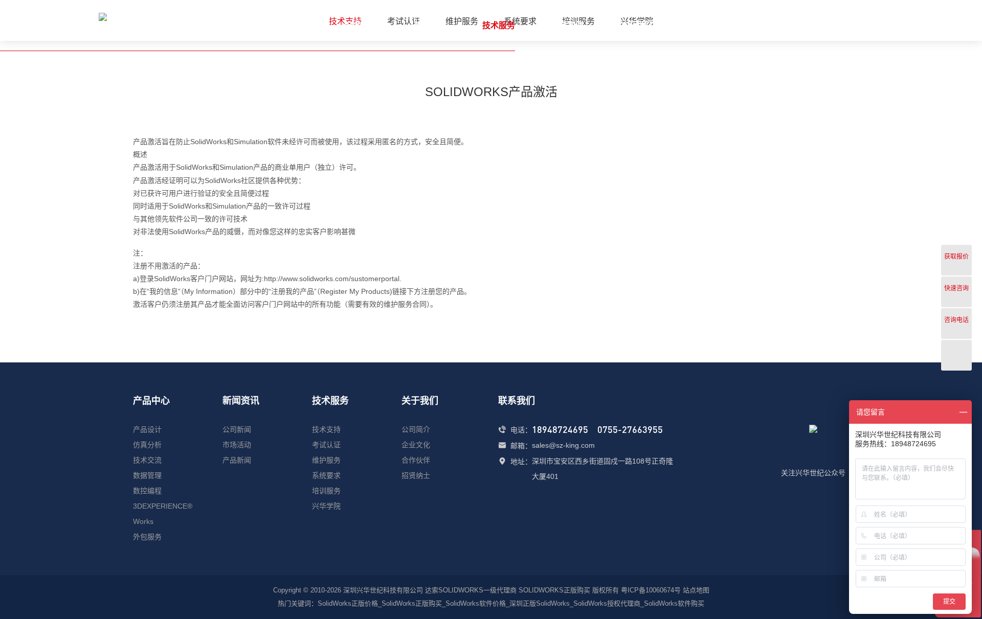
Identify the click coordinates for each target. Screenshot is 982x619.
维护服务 (326, 460)
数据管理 (147, 475)
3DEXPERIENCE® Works (162, 513)
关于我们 (635, 25)
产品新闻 (236, 460)
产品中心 (361, 25)
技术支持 (326, 429)
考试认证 (326, 445)
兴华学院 (326, 506)
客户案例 (567, 25)
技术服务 (498, 25)
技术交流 (147, 460)
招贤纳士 (415, 475)
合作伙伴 (415, 460)
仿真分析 (147, 445)
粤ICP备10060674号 (651, 590)
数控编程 (147, 491)
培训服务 (326, 491)
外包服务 (147, 537)
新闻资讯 (430, 25)
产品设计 (147, 429)
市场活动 (236, 445)
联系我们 (704, 25)
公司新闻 (236, 429)
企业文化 (415, 445)
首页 (301, 25)
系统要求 (326, 475)
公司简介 (415, 429)
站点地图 (696, 590)
